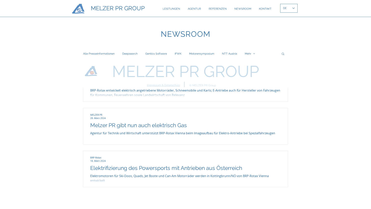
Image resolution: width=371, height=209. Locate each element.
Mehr (248, 53)
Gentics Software (156, 53)
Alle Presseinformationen (99, 53)
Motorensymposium (201, 53)
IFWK (178, 53)
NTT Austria (229, 53)
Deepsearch (130, 53)
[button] (283, 54)
